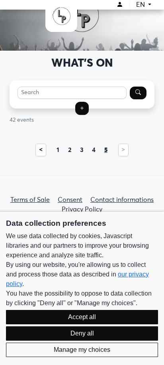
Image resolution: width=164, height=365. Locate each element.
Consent (70, 200)
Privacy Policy (82, 209)
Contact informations (122, 200)
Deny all (82, 333)
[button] (82, 108)
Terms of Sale (30, 200)
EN (141, 5)
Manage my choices (82, 349)
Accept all (82, 317)
